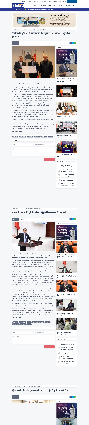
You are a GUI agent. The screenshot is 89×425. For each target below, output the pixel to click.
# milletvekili (15, 324)
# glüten (50, 136)
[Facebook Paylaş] (71, 43)
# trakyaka (30, 136)
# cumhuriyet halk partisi (38, 322)
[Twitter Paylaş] (73, 43)
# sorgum (44, 136)
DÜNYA (65, 5)
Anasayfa (15, 29)
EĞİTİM (60, 5)
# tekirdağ (37, 136)
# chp (29, 322)
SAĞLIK (69, 5)
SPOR (49, 5)
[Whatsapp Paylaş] (75, 43)
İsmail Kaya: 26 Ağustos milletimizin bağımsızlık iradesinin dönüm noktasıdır (43, 9)
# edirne (47, 322)
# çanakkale (22, 136)
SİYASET (45, 5)
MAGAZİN (55, 5)
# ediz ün (23, 324)
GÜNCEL (34, 5)
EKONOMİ (39, 5)
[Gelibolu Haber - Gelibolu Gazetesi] (18, 5)
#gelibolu (15, 136)
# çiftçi (29, 324)
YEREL (19, 386)
